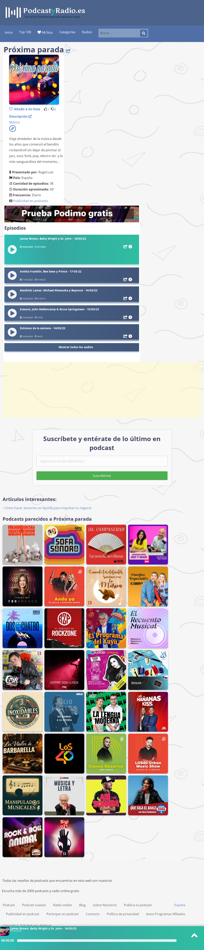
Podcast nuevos (34, 905)
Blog (82, 905)
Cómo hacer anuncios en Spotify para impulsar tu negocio (48, 508)
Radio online (62, 905)
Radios (87, 32)
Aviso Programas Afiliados (165, 914)
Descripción (18, 116)
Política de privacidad (123, 914)
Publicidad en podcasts (30, 201)
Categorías (67, 32)
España (179, 905)
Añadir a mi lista (27, 109)
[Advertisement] (102, 390)
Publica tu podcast (138, 905)
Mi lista (47, 32)
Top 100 (25, 32)
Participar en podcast (62, 914)
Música (14, 122)
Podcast (9, 905)
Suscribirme (102, 476)
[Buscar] (143, 33)
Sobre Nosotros (105, 905)
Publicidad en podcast (22, 914)
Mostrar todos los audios (76, 347)
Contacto (93, 914)
